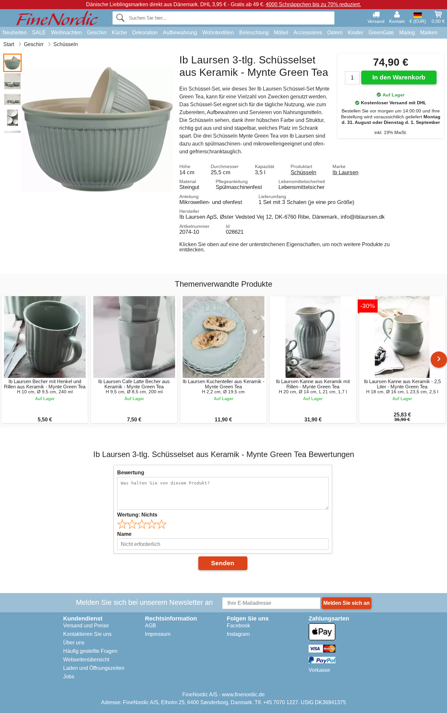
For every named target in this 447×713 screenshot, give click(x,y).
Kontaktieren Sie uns (87, 634)
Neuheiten (15, 32)
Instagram (238, 634)
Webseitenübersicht (86, 659)
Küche (119, 32)
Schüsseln (303, 172)
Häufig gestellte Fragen (90, 651)
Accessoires (308, 32)
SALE (39, 32)
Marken (429, 32)
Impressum (157, 634)
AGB (150, 625)
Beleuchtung (254, 32)
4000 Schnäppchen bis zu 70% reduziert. (313, 4)
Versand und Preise (86, 625)
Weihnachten (66, 32)
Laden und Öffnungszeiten (93, 668)
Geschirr (97, 32)
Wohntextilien (218, 32)
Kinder (355, 32)
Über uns (73, 642)
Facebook (238, 625)
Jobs (68, 676)
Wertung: (137, 515)
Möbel (281, 32)
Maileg (407, 32)
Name (124, 534)
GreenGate (381, 32)
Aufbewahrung (180, 32)
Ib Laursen (345, 172)
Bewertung (130, 472)
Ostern (335, 32)
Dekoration (145, 32)
